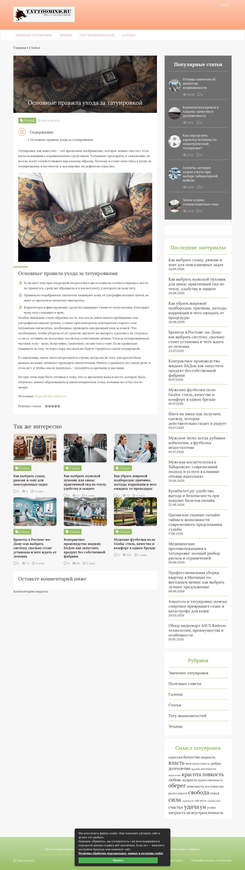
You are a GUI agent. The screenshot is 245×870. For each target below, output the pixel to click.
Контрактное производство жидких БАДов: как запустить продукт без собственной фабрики (195, 368)
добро (216, 763)
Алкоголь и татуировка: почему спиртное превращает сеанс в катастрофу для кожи (197, 606)
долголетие (179, 768)
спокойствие (213, 801)
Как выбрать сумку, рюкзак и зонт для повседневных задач (195, 262)
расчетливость (177, 793)
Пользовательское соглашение (211, 860)
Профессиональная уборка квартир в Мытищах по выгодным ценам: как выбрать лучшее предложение (196, 579)
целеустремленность (204, 812)
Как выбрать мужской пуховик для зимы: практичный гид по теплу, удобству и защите (197, 284)
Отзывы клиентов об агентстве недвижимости (199, 83)
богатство (191, 757)
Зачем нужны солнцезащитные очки (201, 202)
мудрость (189, 780)
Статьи (224, 5)
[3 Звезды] (52, 406)
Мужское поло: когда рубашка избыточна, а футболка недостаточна (196, 442)
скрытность (188, 801)
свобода (198, 792)
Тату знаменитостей (96, 35)
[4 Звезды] (55, 406)
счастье (175, 807)
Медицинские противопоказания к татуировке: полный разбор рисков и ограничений (194, 550)
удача (191, 806)
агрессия (175, 757)
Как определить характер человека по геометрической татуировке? (200, 141)
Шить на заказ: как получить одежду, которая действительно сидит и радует (197, 418)
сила (174, 799)
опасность (195, 786)
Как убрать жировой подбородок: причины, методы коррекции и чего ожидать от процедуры (197, 310)
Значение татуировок (33, 35)
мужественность (210, 780)
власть (176, 762)
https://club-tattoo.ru (50, 396)
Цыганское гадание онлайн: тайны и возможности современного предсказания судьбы (195, 522)
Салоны (128, 35)
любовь (174, 780)
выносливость (201, 763)
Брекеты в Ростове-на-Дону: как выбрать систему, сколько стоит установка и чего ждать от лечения (196, 339)
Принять (118, 860)
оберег (177, 785)
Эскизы (66, 35)
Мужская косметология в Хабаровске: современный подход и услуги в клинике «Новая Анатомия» (193, 469)
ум (203, 807)
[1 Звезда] (46, 406)
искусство (174, 775)
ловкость (213, 774)
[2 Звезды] (49, 406)
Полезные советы (184, 683)
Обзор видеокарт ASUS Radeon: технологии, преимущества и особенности (197, 630)
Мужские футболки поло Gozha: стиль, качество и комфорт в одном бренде (192, 394)
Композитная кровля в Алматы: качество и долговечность (201, 111)
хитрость (177, 812)
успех (211, 807)
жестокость (208, 769)
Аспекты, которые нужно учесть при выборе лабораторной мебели (200, 174)
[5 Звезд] (58, 406)
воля (189, 763)
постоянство (214, 786)
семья (214, 793)
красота (191, 774)
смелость (200, 800)
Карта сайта (175, 860)
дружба (195, 769)
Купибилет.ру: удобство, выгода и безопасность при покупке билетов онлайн (193, 495)
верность (208, 757)
